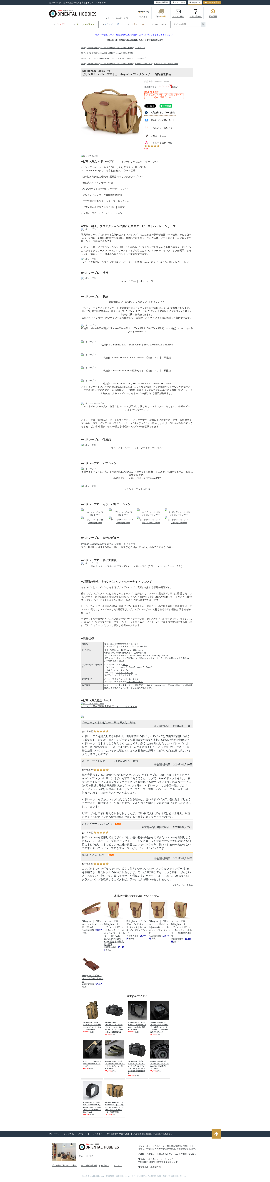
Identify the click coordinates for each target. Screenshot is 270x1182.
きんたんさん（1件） (94, 854)
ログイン (196, 2)
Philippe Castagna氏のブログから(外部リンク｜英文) (108, 544)
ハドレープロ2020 (135, 681)
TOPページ (54, 1134)
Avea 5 (132, 667)
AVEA (85, 188)
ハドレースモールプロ (109, 566)
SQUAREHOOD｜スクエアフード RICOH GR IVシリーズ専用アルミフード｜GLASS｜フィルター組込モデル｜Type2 (159, 1027)
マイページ (180, 2)
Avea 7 (140, 667)
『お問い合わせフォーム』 (167, 1154)
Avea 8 (149, 667)
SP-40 (146, 489)
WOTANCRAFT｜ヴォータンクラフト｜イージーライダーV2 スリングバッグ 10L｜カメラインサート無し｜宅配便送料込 (114, 1027)
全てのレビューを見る (182, 885)
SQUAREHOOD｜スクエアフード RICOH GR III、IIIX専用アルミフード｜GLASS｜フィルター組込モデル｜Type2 (92, 1107)
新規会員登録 (162, 2)
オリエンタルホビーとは (117, 18)
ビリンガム (69, 1134)
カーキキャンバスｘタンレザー (166, 64)
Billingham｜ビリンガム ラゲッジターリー (92, 978)
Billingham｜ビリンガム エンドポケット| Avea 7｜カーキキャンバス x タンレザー (137, 927)
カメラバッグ (92, 58)
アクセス (118, 1165)
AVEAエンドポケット (134, 471)
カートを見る (213, 2)
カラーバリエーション (143, 64)
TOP (83, 48)
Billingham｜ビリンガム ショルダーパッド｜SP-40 (92, 924)
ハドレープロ (140, 48)
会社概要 (105, 1165)
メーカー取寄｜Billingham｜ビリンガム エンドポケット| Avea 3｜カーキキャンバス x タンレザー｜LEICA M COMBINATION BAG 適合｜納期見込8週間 (114, 933)
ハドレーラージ (166, 566)
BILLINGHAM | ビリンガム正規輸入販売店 (116, 48)
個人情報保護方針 (89, 1165)
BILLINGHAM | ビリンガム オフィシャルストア (117, 58)
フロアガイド (96, 1134)
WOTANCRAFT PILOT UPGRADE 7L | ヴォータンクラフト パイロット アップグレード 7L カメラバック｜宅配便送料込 (114, 1107)
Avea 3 (123, 667)
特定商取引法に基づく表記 (64, 1165)
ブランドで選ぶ (93, 48)
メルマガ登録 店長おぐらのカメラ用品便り (152, 1134)
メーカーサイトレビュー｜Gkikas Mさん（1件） (110, 760)
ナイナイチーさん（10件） (98, 823)
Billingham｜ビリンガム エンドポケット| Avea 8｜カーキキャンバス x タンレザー (159, 927)
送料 (161, 16)
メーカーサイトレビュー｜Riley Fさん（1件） (109, 722)
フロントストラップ (127, 675)
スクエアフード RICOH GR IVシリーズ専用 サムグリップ (92, 1063)
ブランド (82, 1134)
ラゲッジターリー (124, 672)
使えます (144, 16)
